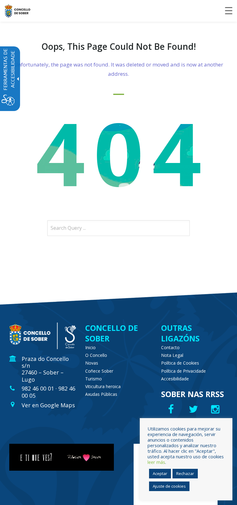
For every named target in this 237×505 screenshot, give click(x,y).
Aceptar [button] (160, 473)
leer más (156, 462)
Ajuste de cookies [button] (169, 486)
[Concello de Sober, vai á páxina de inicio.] (17, 11)
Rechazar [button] (185, 473)
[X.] (194, 409)
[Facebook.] (171, 409)
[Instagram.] (216, 409)
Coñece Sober (99, 371)
